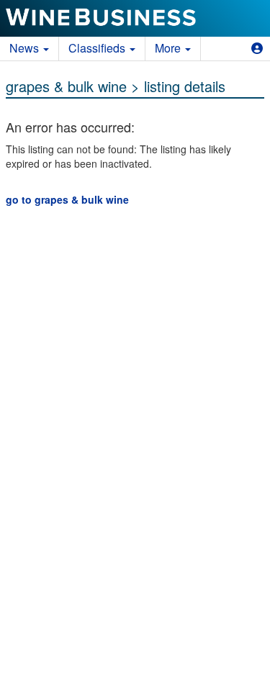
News (25, 48)
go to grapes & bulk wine (67, 199)
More (169, 48)
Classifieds (98, 48)
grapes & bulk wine (66, 86)
